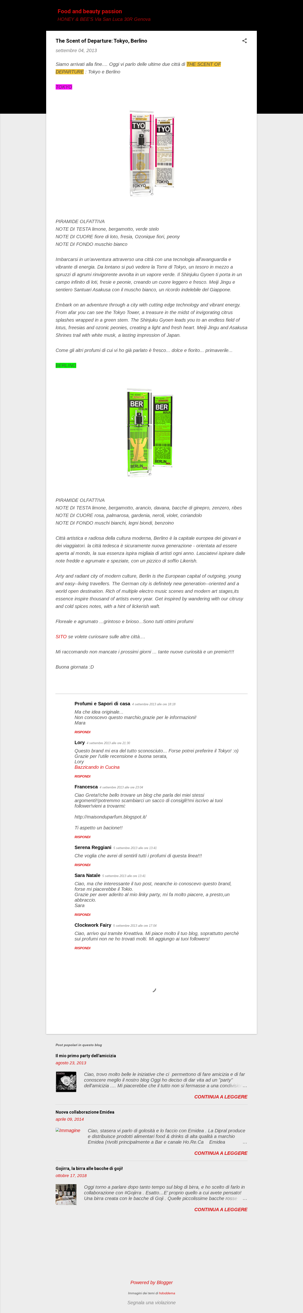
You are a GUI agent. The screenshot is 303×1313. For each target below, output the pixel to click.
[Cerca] (254, 13)
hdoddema (167, 1293)
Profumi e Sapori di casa (102, 703)
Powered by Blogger (151, 1282)
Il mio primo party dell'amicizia (86, 1055)
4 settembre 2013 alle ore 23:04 (121, 787)
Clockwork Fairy (93, 925)
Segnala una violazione (151, 1302)
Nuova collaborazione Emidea (85, 1112)
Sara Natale (87, 875)
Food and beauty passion (90, 11)
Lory (80, 742)
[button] (244, 41)
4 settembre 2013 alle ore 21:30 (108, 743)
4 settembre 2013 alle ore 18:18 (153, 704)
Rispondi (82, 732)
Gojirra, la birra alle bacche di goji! (89, 1168)
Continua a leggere (220, 1096)
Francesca (86, 786)
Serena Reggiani (93, 847)
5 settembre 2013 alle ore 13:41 (135, 848)
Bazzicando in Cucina (97, 767)
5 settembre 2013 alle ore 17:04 (134, 925)
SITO (61, 636)
